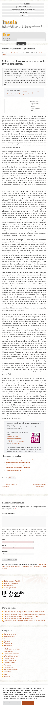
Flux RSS (4, 34)
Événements (8, 645)
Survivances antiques (11, 669)
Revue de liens (9, 667)
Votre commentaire (8, 513)
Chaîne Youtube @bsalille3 (12, 581)
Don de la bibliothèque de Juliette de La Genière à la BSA (21, 616)
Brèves (6, 639)
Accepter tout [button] (28, 703)
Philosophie (12, 478)
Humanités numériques (11, 654)
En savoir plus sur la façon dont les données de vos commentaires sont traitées (24, 566)
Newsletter (23, 16)
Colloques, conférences (12, 649)
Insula (9, 22)
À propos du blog (23, 4)
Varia (4, 54)
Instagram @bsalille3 (11, 583)
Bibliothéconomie (9, 636)
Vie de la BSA (8, 676)
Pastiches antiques (10, 663)
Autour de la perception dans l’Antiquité (18, 467)
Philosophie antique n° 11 (13, 470)
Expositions (9, 651)
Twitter (8, 34)
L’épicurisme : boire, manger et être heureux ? (19, 460)
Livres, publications (10, 660)
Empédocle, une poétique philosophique (18, 462)
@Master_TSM (16, 443)
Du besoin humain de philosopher (16, 465)
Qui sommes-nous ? (23, 7)
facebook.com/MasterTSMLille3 (15, 441)
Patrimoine (7, 665)
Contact (23, 13)
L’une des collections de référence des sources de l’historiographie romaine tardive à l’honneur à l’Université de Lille (23, 612)
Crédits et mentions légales (23, 10)
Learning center (9, 658)
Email (4, 546)
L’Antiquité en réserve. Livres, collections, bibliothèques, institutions (24, 614)
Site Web (5, 551)
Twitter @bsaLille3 (10, 588)
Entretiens (7, 641)
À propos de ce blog (10, 634)
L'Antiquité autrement (11, 656)
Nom (3, 540)
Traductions (42, 52)
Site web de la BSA (10, 585)
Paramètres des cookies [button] (12, 703)
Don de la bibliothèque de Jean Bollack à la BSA (18, 618)
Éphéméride (8, 643)
